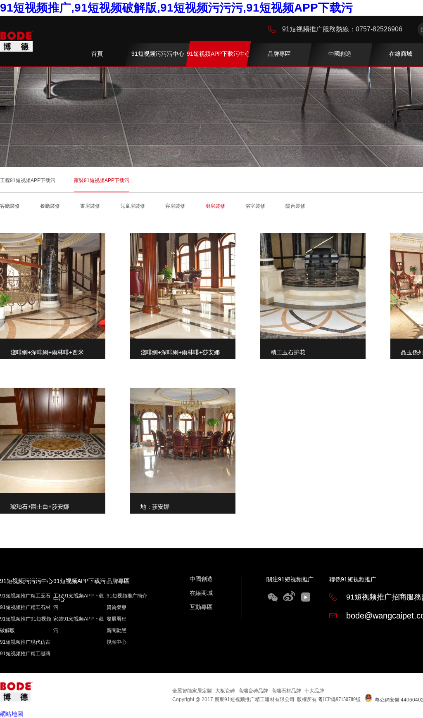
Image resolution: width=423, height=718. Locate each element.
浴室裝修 (255, 206)
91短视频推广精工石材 (25, 607)
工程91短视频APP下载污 (27, 180)
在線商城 (201, 593)
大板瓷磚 (225, 691)
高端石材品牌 (286, 691)
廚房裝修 (215, 206)
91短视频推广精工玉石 (25, 596)
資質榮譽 (116, 607)
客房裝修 (175, 206)
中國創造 (201, 579)
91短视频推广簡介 (127, 596)
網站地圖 (11, 714)
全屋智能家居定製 (192, 691)
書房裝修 (90, 206)
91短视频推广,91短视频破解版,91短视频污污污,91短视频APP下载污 (176, 7)
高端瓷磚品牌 (253, 691)
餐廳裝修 (50, 206)
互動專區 (201, 607)
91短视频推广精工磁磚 (25, 653)
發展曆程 (116, 619)
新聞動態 (116, 630)
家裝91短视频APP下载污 (101, 180)
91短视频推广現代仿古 (25, 642)
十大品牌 (314, 691)
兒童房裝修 (132, 206)
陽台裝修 (295, 206)
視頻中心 (116, 642)
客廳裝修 (10, 206)
